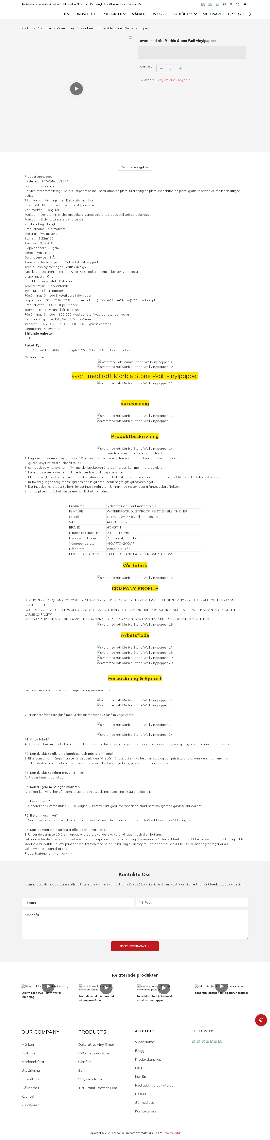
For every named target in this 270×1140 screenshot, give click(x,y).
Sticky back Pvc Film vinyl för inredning (41, 995)
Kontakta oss (145, 1111)
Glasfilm (85, 1061)
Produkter (44, 28)
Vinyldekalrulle (90, 1079)
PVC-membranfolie (93, 1053)
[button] (250, 14)
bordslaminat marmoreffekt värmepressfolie (97, 998)
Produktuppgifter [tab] (135, 167)
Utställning (31, 1070)
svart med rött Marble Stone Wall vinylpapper (114, 28)
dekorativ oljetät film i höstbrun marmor (221, 992)
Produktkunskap (148, 1059)
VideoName (144, 1042)
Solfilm (84, 1070)
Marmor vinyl (66, 28)
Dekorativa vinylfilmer (96, 1044)
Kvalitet (28, 1096)
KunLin (26, 28)
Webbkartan (173, 1133)
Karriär (140, 1076)
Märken (28, 1044)
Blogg (139, 1050)
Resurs (140, 1094)
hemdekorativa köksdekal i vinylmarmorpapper (155, 998)
